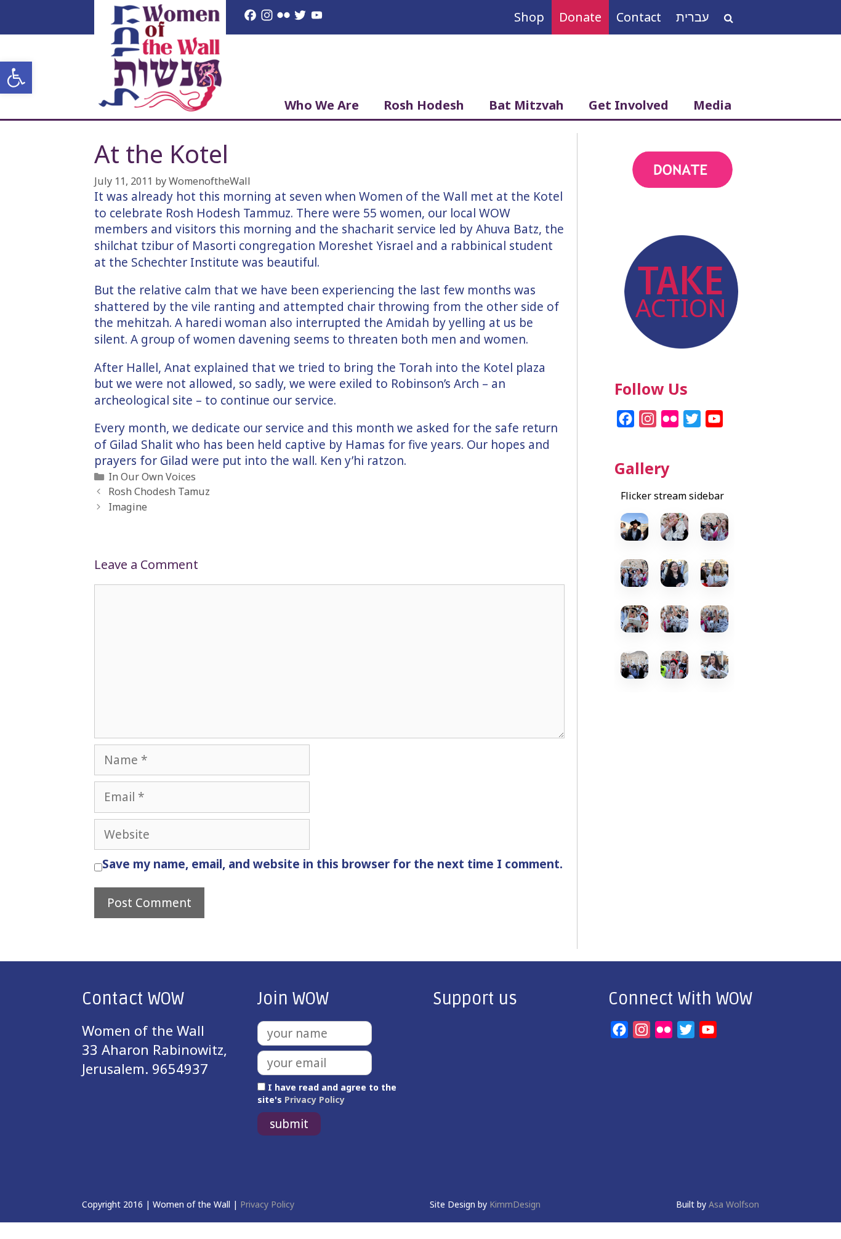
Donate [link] (580, 17)
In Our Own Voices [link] (152, 476)
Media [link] (712, 105)
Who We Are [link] (321, 105)
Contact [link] (638, 17)
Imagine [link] (127, 507)
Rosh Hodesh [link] (424, 105)
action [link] (634, 220)
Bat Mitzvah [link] (526, 105)
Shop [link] (529, 17)
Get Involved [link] (629, 105)
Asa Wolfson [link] (734, 1204)
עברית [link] (692, 17)
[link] (16, 78)
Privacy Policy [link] (314, 1099)
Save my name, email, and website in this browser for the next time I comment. (332, 864)
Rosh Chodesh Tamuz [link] (159, 491)
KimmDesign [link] (515, 1204)
